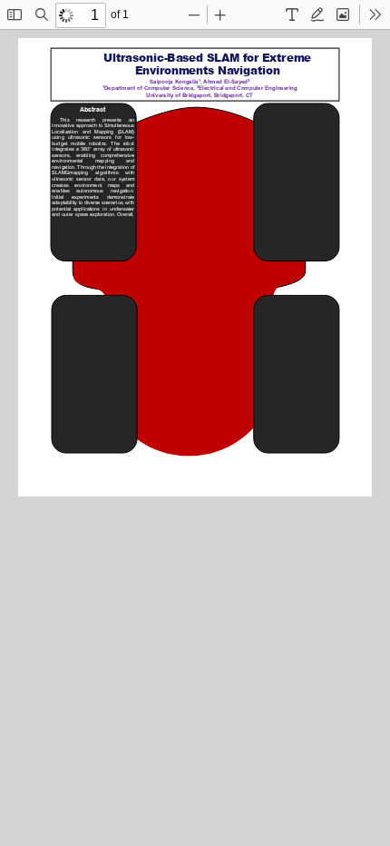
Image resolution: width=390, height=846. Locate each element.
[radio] (292, 14)
